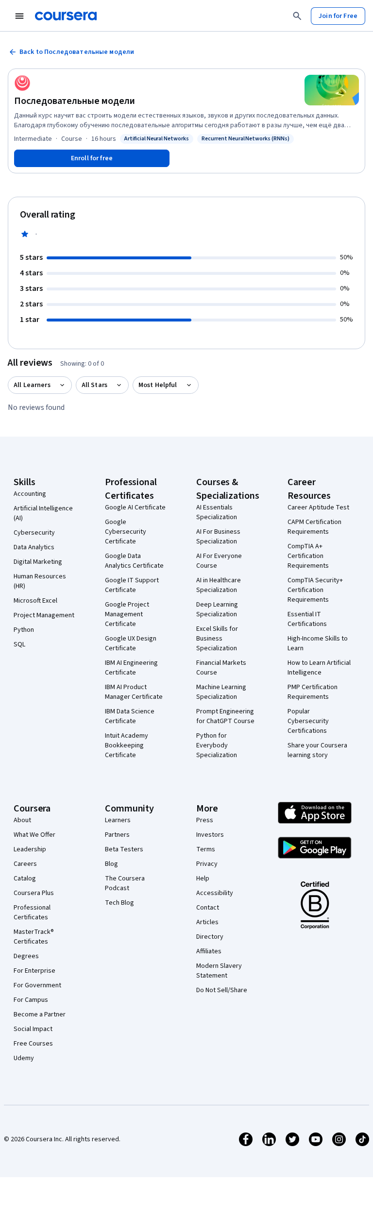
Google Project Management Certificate (127, 614)
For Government (37, 985)
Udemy (24, 1058)
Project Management (44, 615)
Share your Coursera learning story (317, 750)
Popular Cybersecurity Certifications (308, 721)
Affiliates (208, 951)
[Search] (297, 16)
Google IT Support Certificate (132, 585)
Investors (210, 835)
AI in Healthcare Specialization (218, 585)
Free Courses (33, 1043)
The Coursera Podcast (125, 883)
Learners (118, 820)
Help (202, 878)
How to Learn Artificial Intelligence (319, 667)
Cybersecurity (34, 533)
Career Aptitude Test (318, 507)
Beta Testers (124, 849)
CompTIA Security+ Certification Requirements (315, 590)
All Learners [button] (32, 385)
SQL (19, 644)
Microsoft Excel (35, 601)
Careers (25, 864)
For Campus (31, 1000)
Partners (117, 835)
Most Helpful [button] (157, 385)
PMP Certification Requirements (313, 692)
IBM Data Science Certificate (129, 716)
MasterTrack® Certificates (34, 937)
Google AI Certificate (135, 507)
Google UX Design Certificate (130, 643)
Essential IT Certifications (307, 619)
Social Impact (33, 1029)
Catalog (25, 878)
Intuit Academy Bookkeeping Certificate (126, 745)
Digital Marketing (38, 562)
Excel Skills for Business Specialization (217, 638)
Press (204, 820)
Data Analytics (34, 547)
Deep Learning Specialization (217, 609)
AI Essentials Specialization (216, 512)
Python (24, 630)
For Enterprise (34, 971)
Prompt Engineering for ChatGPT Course (225, 716)
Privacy (207, 864)
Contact (207, 908)
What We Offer (34, 835)
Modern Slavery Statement (219, 970)
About (22, 820)
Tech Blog (119, 903)
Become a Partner (40, 1014)
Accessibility (214, 893)
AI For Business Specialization (218, 536)
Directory (209, 937)
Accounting (30, 494)
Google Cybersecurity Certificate (125, 531)
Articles (207, 922)
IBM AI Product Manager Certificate (134, 692)
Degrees (26, 956)
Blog (111, 864)
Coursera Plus (34, 893)
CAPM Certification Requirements (314, 527)
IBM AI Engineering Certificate (131, 667)
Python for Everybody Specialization (216, 745)
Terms (205, 849)
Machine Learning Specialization (221, 692)
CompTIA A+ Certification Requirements (308, 556)
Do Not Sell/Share (221, 990)
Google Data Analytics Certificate (134, 561)
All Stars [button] (94, 385)
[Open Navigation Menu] (19, 16)
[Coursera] (66, 16)
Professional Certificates (32, 912)
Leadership (30, 849)
